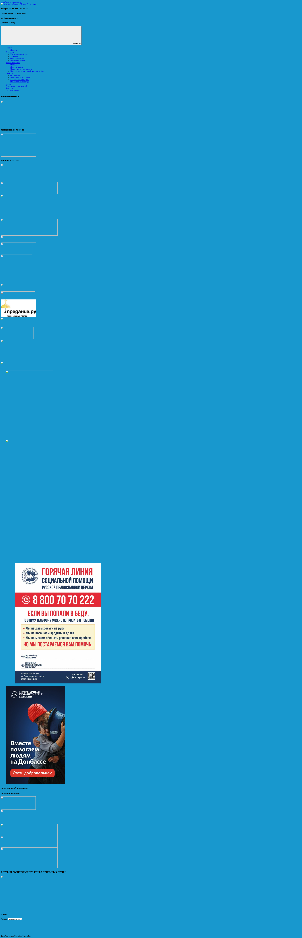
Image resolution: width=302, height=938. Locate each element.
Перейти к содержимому (11, 2)
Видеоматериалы (12, 90)
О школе (13, 65)
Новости (13, 50)
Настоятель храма (17, 61)
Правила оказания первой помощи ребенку (27, 71)
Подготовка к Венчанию (20, 78)
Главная (9, 48)
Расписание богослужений (16, 86)
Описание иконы (17, 58)
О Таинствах (15, 75)
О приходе (10, 52)
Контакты (10, 88)
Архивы (4, 919)
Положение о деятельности (21, 69)
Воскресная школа (13, 63)
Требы (8, 84)
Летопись (14, 56)
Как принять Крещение (19, 80)
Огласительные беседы (19, 82)
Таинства (9, 73)
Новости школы (16, 67)
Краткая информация (18, 54)
